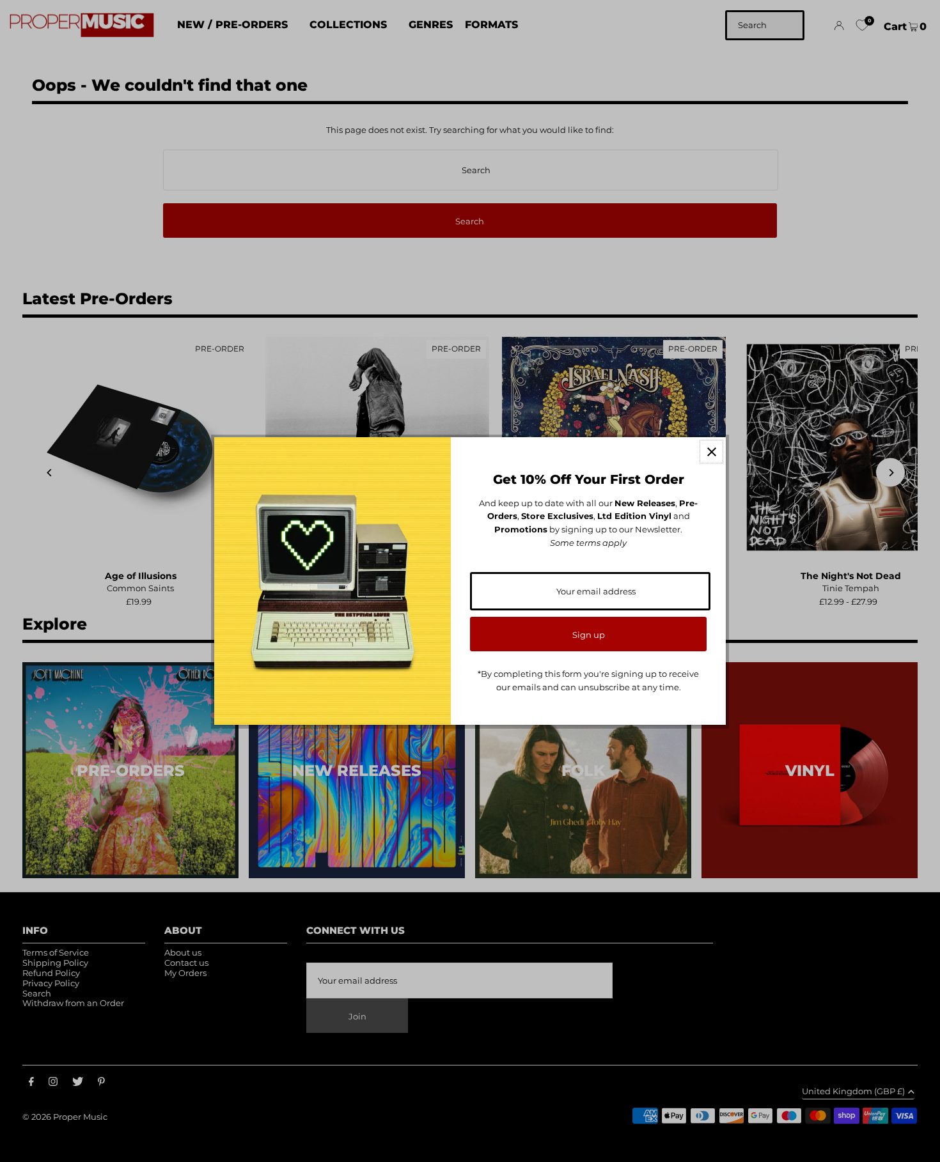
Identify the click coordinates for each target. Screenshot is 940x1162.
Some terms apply (588, 543)
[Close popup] (711, 451)
